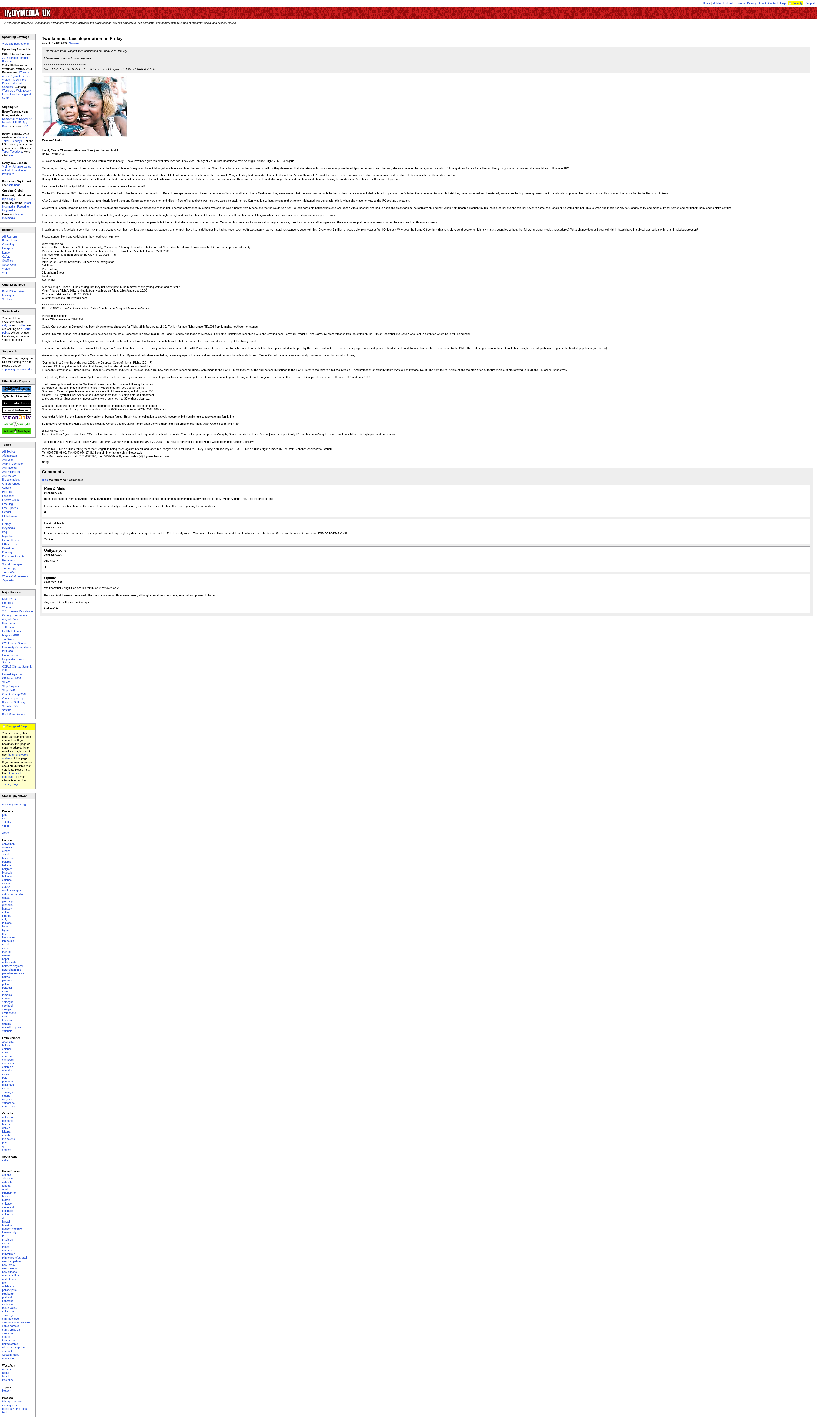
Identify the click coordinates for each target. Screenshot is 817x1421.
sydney (6, 1149)
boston (6, 1196)
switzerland (9, 1012)
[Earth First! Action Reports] (16, 432)
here (10, 155)
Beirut (5, 1372)
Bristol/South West (13, 291)
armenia (7, 847)
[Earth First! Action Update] (16, 425)
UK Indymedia (40, 11)
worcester (8, 1358)
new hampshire (11, 1261)
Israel (5, 1376)
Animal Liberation (12, 463)
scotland (7, 1005)
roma (5, 991)
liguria (5, 930)
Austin (6, 1189)
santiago (7, 1092)
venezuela (8, 1106)
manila (6, 1135)
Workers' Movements (15, 576)
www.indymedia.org (14, 804)
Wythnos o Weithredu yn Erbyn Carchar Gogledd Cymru (17, 94)
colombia (7, 1067)
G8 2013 (7, 603)
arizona (6, 1174)
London (6, 252)
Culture (6, 487)
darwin (6, 1128)
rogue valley (9, 1307)
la (3, 1236)
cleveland (8, 1207)
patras (6, 976)
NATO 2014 (9, 599)
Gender (6, 512)
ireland (6, 912)
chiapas (7, 1048)
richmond (7, 1300)
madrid (6, 944)
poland (6, 984)
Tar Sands (8, 639)
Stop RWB (8, 690)
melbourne (8, 1138)
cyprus (6, 886)
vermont (7, 1351)
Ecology (7, 491)
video (5, 825)
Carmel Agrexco (12, 674)
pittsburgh (8, 1293)
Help (783, 3)
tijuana (6, 1095)
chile (5, 1052)
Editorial (728, 3)
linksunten (8, 937)
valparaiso (8, 1102)
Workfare (7, 607)
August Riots (10, 619)
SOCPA (7, 710)
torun (5, 1016)
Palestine (8, 548)
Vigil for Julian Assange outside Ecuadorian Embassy (16, 170)
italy (4, 919)
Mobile (717, 3)
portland (7, 1297)
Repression (9, 560)
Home (706, 3)
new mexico (9, 1268)
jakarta (6, 1131)
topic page (13, 184)
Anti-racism (9, 475)
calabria (7, 879)
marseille (7, 951)
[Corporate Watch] (16, 405)
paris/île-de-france (13, 973)
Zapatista (8, 580)
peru (4, 1077)
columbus (8, 1214)
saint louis (8, 1311)
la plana (7, 922)
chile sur (7, 1056)
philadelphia (9, 1290)
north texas (9, 1279)
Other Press (9, 544)
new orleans (9, 1271)
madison (7, 1239)
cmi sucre (8, 1063)
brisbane (7, 1120)
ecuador (7, 1070)
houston (7, 1225)
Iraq (4, 532)
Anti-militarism (11, 471)
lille (4, 933)
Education (8, 495)
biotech (6, 1390)
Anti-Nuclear (9, 467)
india (5, 1160)
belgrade (7, 869)
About (762, 3)
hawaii (6, 1221)
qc (3, 1146)
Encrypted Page (16, 726)
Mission (740, 3)
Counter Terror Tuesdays (14, 139)
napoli (5, 959)
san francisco (10, 1318)
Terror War (8, 572)
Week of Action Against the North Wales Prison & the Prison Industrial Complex (17, 80)
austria (6, 854)
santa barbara (10, 1326)
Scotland (7, 299)
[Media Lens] (16, 412)
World (5, 272)
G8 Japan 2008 (11, 678)
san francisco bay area (16, 1322)
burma (6, 1124)
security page (10, 784)
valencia (7, 1031)
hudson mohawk (12, 1228)
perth (5, 1142)
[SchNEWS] (16, 390)
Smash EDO (10, 706)
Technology (9, 568)
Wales (6, 268)
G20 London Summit (14, 643)
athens (6, 850)
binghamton (9, 1192)
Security (797, 3)
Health (6, 520)
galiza (5, 897)
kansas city (9, 1232)
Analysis (7, 459)
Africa (5, 833)
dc (3, 1218)
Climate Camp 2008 (14, 694)
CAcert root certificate (11, 775)
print (4, 815)
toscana (7, 1020)
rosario (6, 1088)
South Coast (9, 264)
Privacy (752, 3)
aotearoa (7, 1117)
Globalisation (10, 516)
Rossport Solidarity (14, 702)
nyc (4, 1282)
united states (10, 1343)
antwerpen (8, 843)
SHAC (6, 682)
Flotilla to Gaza (11, 631)
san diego (8, 1315)
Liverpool (7, 248)
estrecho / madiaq (13, 894)
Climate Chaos (11, 483)
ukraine (6, 1023)
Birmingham (9, 240)
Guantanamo (10, 655)
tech (4, 1412)
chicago (7, 1203)
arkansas (7, 1178)
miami (6, 1246)
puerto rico (8, 1081)
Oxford (6, 256)
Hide (45, 479)
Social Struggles (12, 564)
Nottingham (9, 295)
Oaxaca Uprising (12, 698)
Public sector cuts (13, 556)
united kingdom (11, 1027)
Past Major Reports (14, 714)
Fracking (7, 504)
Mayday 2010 (10, 635)
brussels (7, 872)
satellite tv (8, 822)
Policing (7, 552)
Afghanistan (9, 455)
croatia (6, 883)
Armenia (7, 1369)
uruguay (7, 1099)
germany (7, 901)
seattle (6, 1336)
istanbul (7, 915)
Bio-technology (11, 479)
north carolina (10, 1275)
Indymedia (8, 528)
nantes (6, 955)
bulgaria (7, 876)
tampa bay (8, 1340)
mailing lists (9, 1405)
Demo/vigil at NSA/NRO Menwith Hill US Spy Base (17, 122)
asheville (7, 1182)
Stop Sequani (10, 686)
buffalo (6, 1200)
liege (5, 926)
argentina (7, 1041)
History (6, 524)
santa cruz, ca (11, 1329)
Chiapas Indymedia (12, 216)
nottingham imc (11, 969)
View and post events (15, 43)
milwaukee (8, 1254)
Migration (74, 43)
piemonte (7, 980)
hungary (7, 908)
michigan (7, 1250)
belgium (7, 865)
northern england (12, 966)
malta (5, 948)
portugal (7, 987)
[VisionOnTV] (16, 419)
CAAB (26, 126)
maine (6, 1243)
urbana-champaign (13, 1347)
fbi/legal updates (12, 1401)
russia (6, 998)
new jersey (8, 1264)
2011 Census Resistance (17, 611)
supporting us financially (17, 369)
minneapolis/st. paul (14, 1257)
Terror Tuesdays (12, 151)
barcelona (8, 858)
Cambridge (8, 244)
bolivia (6, 1045)
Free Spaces (10, 508)
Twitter (21, 325)
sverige (6, 1009)
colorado (7, 1210)
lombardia (8, 941)
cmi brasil (8, 1059)
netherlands (9, 962)
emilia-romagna (11, 890)
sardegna (7, 1002)
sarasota (7, 1333)
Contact (773, 3)
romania (7, 995)
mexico (6, 1074)
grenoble (7, 905)
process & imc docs (14, 1408)
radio (5, 818)
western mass (10, 1354)
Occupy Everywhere (14, 615)
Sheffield (7, 260)
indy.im (6, 325)
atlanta (6, 1185)
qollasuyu (8, 1084)
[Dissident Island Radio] (16, 398)
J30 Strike (8, 627)
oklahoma (8, 1286)
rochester (8, 1304)
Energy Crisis (10, 499)
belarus (6, 861)
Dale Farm (8, 623)
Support (810, 3)
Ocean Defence (11, 540)
